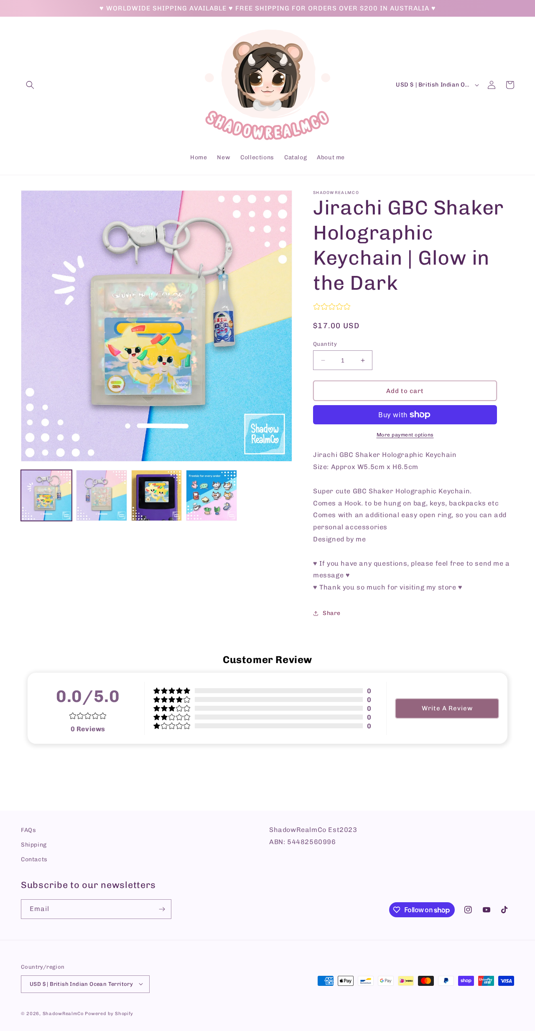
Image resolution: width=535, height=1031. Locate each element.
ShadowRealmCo (63, 1013)
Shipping (34, 844)
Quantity (325, 344)
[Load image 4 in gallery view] (211, 495)
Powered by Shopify (109, 1013)
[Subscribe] (162, 909)
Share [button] (332, 613)
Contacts (34, 859)
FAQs (28, 830)
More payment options (405, 435)
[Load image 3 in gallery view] (156, 495)
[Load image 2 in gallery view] (101, 495)
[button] (30, 85)
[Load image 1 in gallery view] (46, 495)
